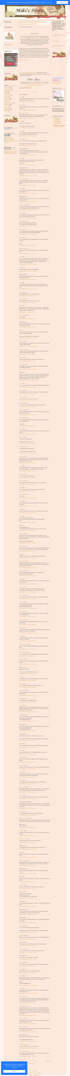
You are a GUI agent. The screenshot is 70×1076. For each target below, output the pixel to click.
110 (26, 996)
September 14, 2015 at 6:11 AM (27, 145)
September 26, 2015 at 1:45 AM (27, 873)
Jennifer (21, 988)
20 (24, 267)
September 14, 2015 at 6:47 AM (27, 155)
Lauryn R (21, 705)
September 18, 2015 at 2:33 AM (27, 656)
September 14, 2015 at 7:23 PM (27, 318)
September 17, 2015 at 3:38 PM (27, 641)
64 (26, 627)
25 (25, 305)
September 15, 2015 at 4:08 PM (27, 477)
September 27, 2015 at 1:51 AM (27, 898)
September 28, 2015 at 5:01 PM (27, 1023)
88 (30, 818)
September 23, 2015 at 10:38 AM (28, 842)
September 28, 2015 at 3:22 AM (27, 952)
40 (25, 428)
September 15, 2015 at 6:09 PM (27, 491)
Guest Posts (6, 105)
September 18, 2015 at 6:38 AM (27, 680)
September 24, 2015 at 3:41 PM (27, 865)
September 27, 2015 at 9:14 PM (27, 939)
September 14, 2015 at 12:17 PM (28, 234)
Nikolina (21, 188)
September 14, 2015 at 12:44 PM (28, 245)
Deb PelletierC (22, 349)
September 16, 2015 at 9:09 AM (27, 522)
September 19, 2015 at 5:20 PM (27, 754)
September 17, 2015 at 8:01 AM (27, 624)
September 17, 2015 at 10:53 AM (28, 632)
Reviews (6, 110)
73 (26, 698)
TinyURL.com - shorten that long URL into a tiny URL (59, 126)
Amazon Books (55, 41)
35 (26, 390)
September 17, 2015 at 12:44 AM (28, 608)
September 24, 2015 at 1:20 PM (27, 857)
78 (26, 743)
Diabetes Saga (7, 95)
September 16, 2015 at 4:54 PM (27, 575)
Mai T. (20, 96)
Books (5, 92)
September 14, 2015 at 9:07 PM (27, 354)
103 (26, 942)
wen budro (21, 456)
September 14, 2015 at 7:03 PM (27, 312)
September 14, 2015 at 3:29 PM (27, 289)
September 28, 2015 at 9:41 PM (27, 1041)
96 (27, 884)
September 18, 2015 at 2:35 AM (27, 664)
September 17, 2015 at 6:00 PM (27, 649)
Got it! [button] (14, 1071)
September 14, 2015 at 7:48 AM (27, 193)
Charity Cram (22, 1044)
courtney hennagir (23, 204)
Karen (20, 515)
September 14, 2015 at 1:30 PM (27, 264)
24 (27, 298)
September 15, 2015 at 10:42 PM (28, 497)
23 (27, 292)
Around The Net (7, 88)
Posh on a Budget (57, 121)
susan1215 (21, 884)
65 (24, 636)
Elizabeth (21, 659)
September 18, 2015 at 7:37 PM (27, 695)
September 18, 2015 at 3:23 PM (27, 687)
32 (27, 364)
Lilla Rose (6, 107)
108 (26, 975)
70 (24, 676)
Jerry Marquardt (22, 1006)
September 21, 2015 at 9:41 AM (27, 815)
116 (28, 1051)
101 (27, 925)
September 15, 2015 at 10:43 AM (28, 434)
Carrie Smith (21, 480)
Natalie (20, 578)
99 (27, 909)
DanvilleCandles (57, 119)
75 (27, 714)
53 (27, 533)
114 (29, 1034)
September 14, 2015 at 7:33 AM (27, 185)
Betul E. (21, 237)
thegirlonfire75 (22, 570)
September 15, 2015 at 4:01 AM (27, 399)
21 (27, 274)
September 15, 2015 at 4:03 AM (27, 406)
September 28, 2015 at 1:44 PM (27, 1003)
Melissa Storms (22, 178)
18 (28, 248)
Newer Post (21, 1061)
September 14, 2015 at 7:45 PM (27, 338)
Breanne (21, 969)
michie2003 (21, 292)
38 (27, 409)
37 (27, 403)
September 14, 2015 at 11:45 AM (28, 226)
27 (27, 322)
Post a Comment (22, 1059)
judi (20, 554)
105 (27, 955)
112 (28, 1018)
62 (26, 611)
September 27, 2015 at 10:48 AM (28, 914)
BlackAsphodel (22, 315)
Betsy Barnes (22, 1026)
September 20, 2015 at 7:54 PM (27, 783)
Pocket (39, 1075)
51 (25, 515)
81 (28, 765)
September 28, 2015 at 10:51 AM (28, 985)
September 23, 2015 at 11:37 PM (28, 849)
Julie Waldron (22, 561)
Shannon (21, 105)
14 (26, 212)
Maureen (21, 975)
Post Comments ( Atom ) (30, 1063)
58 (25, 578)
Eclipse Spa (6, 99)
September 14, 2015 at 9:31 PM (27, 361)
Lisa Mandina (22, 765)
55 (24, 554)
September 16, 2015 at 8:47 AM (27, 512)
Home (35, 1061)
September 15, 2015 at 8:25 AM (27, 425)
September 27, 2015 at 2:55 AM (27, 906)
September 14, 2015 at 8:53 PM (27, 346)
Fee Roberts (21, 364)
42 (27, 446)
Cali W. (20, 383)
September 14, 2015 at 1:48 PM (27, 271)
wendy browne (22, 248)
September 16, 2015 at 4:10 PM (27, 557)
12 (28, 196)
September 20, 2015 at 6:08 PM (27, 777)
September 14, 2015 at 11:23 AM (28, 218)
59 (26, 586)
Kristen (20, 121)
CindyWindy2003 (22, 860)
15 (27, 221)
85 (26, 795)
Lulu (20, 676)
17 (25, 237)
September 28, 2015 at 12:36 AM (28, 945)
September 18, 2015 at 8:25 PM (27, 702)
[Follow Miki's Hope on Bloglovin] (58, 78)
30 (28, 349)
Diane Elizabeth (22, 786)
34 (25, 383)
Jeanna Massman (23, 652)
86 (32, 801)
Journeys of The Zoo (23, 818)
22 (25, 282)
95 (25, 876)
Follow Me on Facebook (57, 82)
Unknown (21, 212)
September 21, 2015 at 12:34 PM (28, 827)
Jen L (20, 636)
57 (28, 570)
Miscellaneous (7, 109)
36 (27, 396)
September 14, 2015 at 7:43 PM (27, 327)
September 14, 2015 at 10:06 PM (28, 380)
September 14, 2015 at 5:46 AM (27, 135)
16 (26, 229)
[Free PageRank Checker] (7, 135)
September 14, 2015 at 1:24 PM (27, 253)
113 (28, 1026)
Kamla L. (21, 996)
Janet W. (21, 139)
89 (26, 830)
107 (26, 969)
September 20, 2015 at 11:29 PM (28, 792)
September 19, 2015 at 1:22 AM (27, 730)
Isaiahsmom (21, 396)
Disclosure (6, 96)
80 (26, 757)
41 (26, 437)
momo (20, 750)
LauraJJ (21, 465)
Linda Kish (21, 925)
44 (25, 465)
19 (25, 256)
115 (28, 1044)
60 (27, 595)
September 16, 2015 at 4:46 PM (27, 567)
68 (26, 659)
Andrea (20, 282)
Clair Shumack (22, 1051)
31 (26, 357)
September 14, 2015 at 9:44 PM (27, 369)
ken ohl (20, 130)
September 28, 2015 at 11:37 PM (28, 1056)
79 (25, 750)
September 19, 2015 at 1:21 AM (27, 721)
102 (28, 935)
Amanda (21, 772)
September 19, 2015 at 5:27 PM (27, 762)
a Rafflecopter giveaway (24, 59)
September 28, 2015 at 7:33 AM (27, 959)
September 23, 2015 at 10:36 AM (28, 835)
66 (30, 644)
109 (26, 988)
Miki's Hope (27, 6)
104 (28, 948)
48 (28, 494)
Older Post (48, 1061)
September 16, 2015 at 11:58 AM (28, 543)
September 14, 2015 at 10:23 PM (28, 387)
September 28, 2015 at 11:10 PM (28, 1048)
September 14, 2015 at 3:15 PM (27, 279)
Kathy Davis (21, 595)
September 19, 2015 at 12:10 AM (28, 711)
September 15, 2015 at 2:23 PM (27, 453)
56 (28, 561)
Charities (6, 93)
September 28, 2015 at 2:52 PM (27, 1015)
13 (29, 204)
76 (27, 724)
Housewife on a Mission (34, 37)
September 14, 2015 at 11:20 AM (28, 209)
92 (25, 852)
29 (26, 341)
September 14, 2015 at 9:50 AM (27, 201)
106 (26, 962)
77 (27, 734)
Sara (20, 267)
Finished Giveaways (8, 102)
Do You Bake (6, 98)
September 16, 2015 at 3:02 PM (27, 551)
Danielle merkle (22, 619)
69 (26, 667)
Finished (6, 101)
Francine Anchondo (23, 644)
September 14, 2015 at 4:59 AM (27, 127)
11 (25, 188)
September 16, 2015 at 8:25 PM (27, 583)
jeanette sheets (22, 113)
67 (29, 652)
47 (25, 487)
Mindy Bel (21, 891)
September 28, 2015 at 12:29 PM (28, 993)
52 (24, 525)
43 (26, 456)
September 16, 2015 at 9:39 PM (27, 592)
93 (29, 860)
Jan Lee (21, 305)
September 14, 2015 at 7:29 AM (27, 175)
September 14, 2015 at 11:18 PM (28, 393)
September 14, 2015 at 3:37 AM (27, 101)
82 (26, 772)
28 (23, 330)
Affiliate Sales (7, 87)
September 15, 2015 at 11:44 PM (28, 506)
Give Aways (6, 104)
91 (27, 845)
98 (25, 901)
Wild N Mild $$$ (22, 417)
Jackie (20, 158)
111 (29, 1006)
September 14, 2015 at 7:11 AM (27, 164)
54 (26, 546)
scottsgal (21, 811)
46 (27, 480)
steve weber (21, 446)
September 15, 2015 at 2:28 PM (27, 462)
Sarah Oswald (22, 935)
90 (29, 838)
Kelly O (20, 256)
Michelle (21, 501)
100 (27, 917)
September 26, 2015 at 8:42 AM (27, 881)
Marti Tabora (21, 409)
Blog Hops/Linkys (7, 90)
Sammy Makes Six (57, 123)
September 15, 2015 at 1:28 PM (27, 443)
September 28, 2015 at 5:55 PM (27, 1031)
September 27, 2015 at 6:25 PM (27, 932)
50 (24, 509)
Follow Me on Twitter (56, 83)
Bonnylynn (21, 830)
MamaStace (21, 533)
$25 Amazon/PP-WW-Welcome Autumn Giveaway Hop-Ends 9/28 (32, 23)
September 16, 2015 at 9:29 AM (27, 530)
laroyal (20, 487)
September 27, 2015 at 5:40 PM (27, 922)
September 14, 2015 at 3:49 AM (27, 110)
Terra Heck (21, 601)
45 (26, 474)
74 (26, 705)
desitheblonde (22, 494)
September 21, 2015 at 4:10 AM (27, 808)
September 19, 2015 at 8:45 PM (27, 768)
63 (28, 619)
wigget (20, 852)
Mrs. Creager (22, 221)
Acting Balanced (57, 118)
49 (26, 501)
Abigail (20, 428)
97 (26, 891)
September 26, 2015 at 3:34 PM (27, 888)
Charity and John (22, 838)
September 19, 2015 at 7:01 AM (27, 740)
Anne (20, 509)
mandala (21, 743)
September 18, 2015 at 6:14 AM (27, 673)
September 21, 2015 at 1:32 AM (27, 798)
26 (28, 315)
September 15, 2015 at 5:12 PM (27, 484)
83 (26, 780)
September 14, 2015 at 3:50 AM (27, 118)
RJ (20, 330)
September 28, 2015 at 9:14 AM (27, 966)
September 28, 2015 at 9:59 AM (27, 972)
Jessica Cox (21, 1018)
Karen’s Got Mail (24, 37)
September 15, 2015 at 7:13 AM (27, 414)
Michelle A (21, 341)
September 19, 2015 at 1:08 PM (27, 747)
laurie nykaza (22, 948)
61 (27, 601)
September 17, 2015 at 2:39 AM (27, 616)
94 (26, 868)
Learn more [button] (14, 1067)
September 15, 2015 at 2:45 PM (27, 470)
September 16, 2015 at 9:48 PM (27, 598)
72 (28, 690)
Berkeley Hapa (22, 690)
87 (26, 811)
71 (26, 683)
